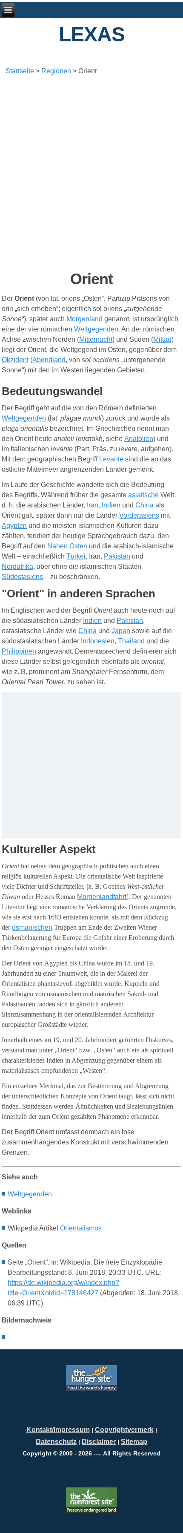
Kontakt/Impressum (58, 1429)
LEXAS (92, 34)
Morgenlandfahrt (101, 896)
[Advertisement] (91, 173)
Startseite (20, 71)
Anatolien (138, 438)
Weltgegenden (24, 418)
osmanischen (32, 927)
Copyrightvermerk (124, 1429)
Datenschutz (56, 1441)
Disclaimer (99, 1441)
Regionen (56, 71)
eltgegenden (30, 1194)
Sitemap (134, 1441)
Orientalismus (81, 1228)
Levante (111, 459)
